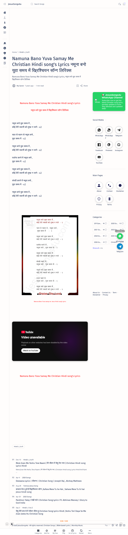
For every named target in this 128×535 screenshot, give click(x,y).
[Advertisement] (68, 28)
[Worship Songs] (4, 17)
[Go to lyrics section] (72, 530)
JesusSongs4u (15, 4)
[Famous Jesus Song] (31, 485)
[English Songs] (4, 27)
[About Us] (4, 43)
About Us (96, 292)
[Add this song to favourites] (46, 530)
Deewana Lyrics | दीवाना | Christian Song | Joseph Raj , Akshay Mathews (49, 481)
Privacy (105, 295)
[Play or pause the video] (63, 530)
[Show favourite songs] (55, 530)
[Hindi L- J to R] (18, 446)
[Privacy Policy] (4, 53)
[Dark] (119, 4)
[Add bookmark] (77, 85)
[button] (124, 525)
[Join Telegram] (120, 246)
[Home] (4, 12)
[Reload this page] (81, 530)
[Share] (84, 85)
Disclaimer (96, 295)
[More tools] (89, 530)
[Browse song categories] (38, 530)
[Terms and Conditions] (4, 63)
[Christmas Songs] (4, 22)
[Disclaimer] (4, 58)
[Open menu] (4, 4)
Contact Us (106, 292)
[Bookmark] (124, 4)
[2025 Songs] (27, 496)
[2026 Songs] (26, 477)
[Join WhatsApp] (120, 236)
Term (114, 292)
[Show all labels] (98, 248)
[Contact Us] (4, 48)
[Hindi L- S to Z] (27, 507)
